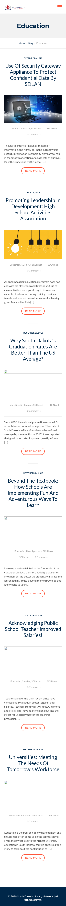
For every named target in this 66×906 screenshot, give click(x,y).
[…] (44, 161)
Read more (33, 170)
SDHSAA (25, 128)
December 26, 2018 (33, 333)
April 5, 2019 (33, 192)
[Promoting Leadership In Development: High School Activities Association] (33, 244)
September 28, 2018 (33, 749)
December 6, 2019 (33, 58)
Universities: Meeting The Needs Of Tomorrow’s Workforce (33, 763)
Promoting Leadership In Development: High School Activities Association (33, 209)
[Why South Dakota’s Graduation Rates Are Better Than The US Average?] (33, 384)
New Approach (34, 551)
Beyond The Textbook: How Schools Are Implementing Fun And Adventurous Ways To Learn (33, 493)
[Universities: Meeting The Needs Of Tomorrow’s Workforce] (33, 795)
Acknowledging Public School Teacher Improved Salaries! (33, 629)
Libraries (15, 128)
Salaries (26, 681)
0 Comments (34, 134)
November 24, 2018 (33, 473)
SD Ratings (26, 404)
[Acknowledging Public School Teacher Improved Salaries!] (33, 660)
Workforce (37, 815)
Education (15, 264)
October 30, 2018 (33, 615)
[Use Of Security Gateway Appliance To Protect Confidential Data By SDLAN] (33, 108)
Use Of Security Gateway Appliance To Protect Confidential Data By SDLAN (33, 75)
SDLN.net (36, 128)
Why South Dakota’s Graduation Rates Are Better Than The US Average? (33, 349)
